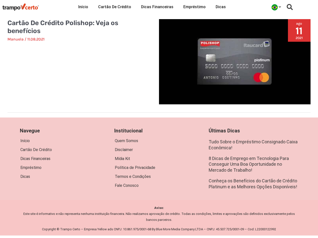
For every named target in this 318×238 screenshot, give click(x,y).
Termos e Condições (133, 176)
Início (83, 6)
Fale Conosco (127, 185)
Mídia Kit (122, 158)
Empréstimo (194, 6)
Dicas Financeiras (157, 6)
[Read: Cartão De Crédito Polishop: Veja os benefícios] (235, 61)
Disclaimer (124, 149)
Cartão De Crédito (114, 6)
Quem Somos (126, 140)
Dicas (221, 6)
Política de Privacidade (135, 167)
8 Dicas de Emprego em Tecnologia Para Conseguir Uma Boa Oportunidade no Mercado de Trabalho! (249, 164)
